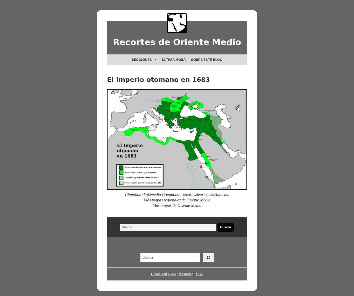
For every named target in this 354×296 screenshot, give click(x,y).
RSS (199, 274)
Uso (173, 274)
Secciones (142, 60)
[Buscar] (208, 257)
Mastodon (186, 274)
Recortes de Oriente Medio (177, 42)
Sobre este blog (206, 60)
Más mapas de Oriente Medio (177, 205)
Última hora (174, 60)
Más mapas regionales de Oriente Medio (177, 200)
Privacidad (159, 274)
